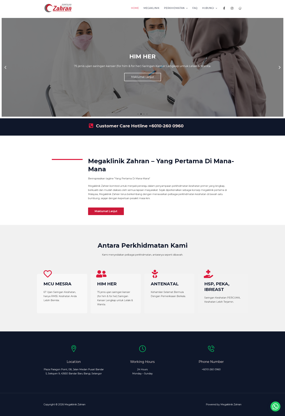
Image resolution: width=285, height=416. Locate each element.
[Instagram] (232, 8)
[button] (186, 8)
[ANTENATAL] (155, 274)
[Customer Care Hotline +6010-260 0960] (91, 125)
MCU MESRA (57, 283)
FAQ (194, 8)
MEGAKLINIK (151, 8)
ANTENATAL (165, 283)
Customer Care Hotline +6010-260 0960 (140, 126)
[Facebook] (224, 8)
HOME (135, 8)
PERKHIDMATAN (174, 8)
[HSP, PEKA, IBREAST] (208, 274)
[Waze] (239, 8)
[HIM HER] (101, 274)
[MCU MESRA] (48, 274)
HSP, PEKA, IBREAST (216, 286)
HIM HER (107, 283)
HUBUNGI (208, 8)
